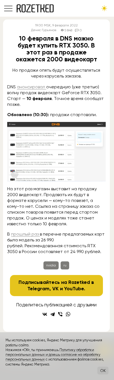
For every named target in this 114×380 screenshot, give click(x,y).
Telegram (38, 289)
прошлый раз (25, 234)
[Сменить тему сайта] (104, 8)
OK (103, 370)
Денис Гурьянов (43, 30)
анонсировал (31, 86)
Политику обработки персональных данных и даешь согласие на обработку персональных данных (53, 355)
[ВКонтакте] (45, 314)
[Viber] (60, 314)
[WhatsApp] (68, 314)
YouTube (74, 289)
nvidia (51, 265)
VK (55, 289)
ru (64, 265)
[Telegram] (52, 314)
